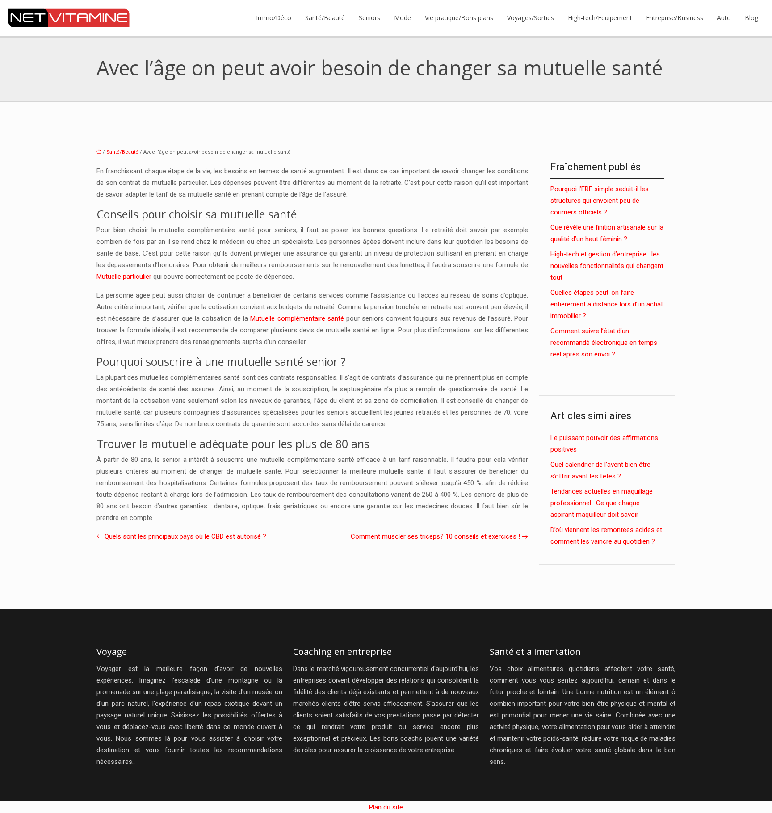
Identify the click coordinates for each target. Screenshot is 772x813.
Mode (402, 17)
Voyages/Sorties (530, 17)
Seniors (369, 17)
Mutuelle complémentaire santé (297, 318)
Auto (724, 17)
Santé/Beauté (325, 17)
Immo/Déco (273, 17)
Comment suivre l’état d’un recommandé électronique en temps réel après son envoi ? (603, 342)
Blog (751, 17)
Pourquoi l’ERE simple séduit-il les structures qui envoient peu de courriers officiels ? (599, 200)
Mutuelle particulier (123, 276)
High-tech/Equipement (600, 17)
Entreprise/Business (674, 17)
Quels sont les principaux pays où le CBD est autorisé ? (185, 536)
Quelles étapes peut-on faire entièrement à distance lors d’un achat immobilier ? (606, 304)
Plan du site (386, 807)
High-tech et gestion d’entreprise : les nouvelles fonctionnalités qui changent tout (606, 265)
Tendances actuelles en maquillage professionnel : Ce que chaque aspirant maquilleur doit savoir (601, 503)
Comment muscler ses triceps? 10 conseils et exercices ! (435, 536)
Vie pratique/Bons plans (459, 17)
